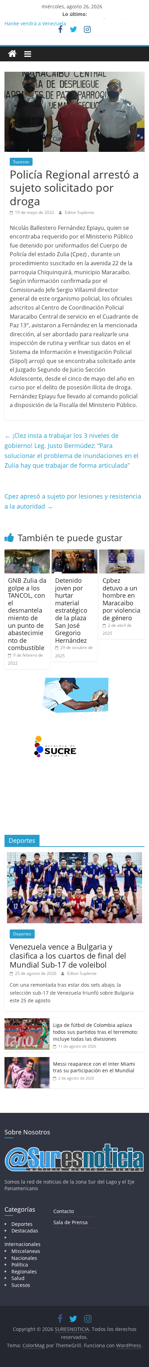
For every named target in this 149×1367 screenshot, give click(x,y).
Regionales (24, 1271)
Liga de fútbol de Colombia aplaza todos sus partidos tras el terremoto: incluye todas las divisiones (95, 1032)
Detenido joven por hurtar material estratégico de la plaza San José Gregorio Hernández (71, 610)
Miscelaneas (25, 1251)
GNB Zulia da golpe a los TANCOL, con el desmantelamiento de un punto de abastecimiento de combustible (27, 614)
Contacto (63, 1211)
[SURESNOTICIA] (12, 53)
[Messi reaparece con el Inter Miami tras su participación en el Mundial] (27, 1060)
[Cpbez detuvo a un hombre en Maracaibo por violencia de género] (121, 553)
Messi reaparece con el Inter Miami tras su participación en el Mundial (94, 1067)
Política (19, 1264)
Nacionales (24, 1258)
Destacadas (24, 1230)
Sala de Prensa (70, 1222)
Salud (18, 1278)
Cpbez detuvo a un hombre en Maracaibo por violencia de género (121, 599)
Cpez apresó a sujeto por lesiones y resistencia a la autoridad (73, 501)
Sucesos (21, 162)
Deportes (22, 934)
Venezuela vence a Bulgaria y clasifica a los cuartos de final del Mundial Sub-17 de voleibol (68, 955)
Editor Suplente (79, 212)
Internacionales (23, 1244)
